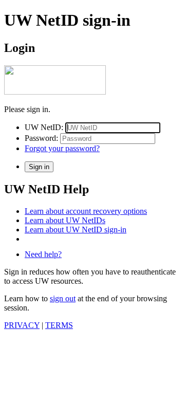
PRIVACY (22, 325)
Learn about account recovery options (86, 211)
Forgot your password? (62, 148)
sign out (63, 298)
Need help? (43, 254)
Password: (41, 138)
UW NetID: (44, 127)
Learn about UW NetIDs (65, 220)
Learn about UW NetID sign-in (75, 229)
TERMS (59, 325)
